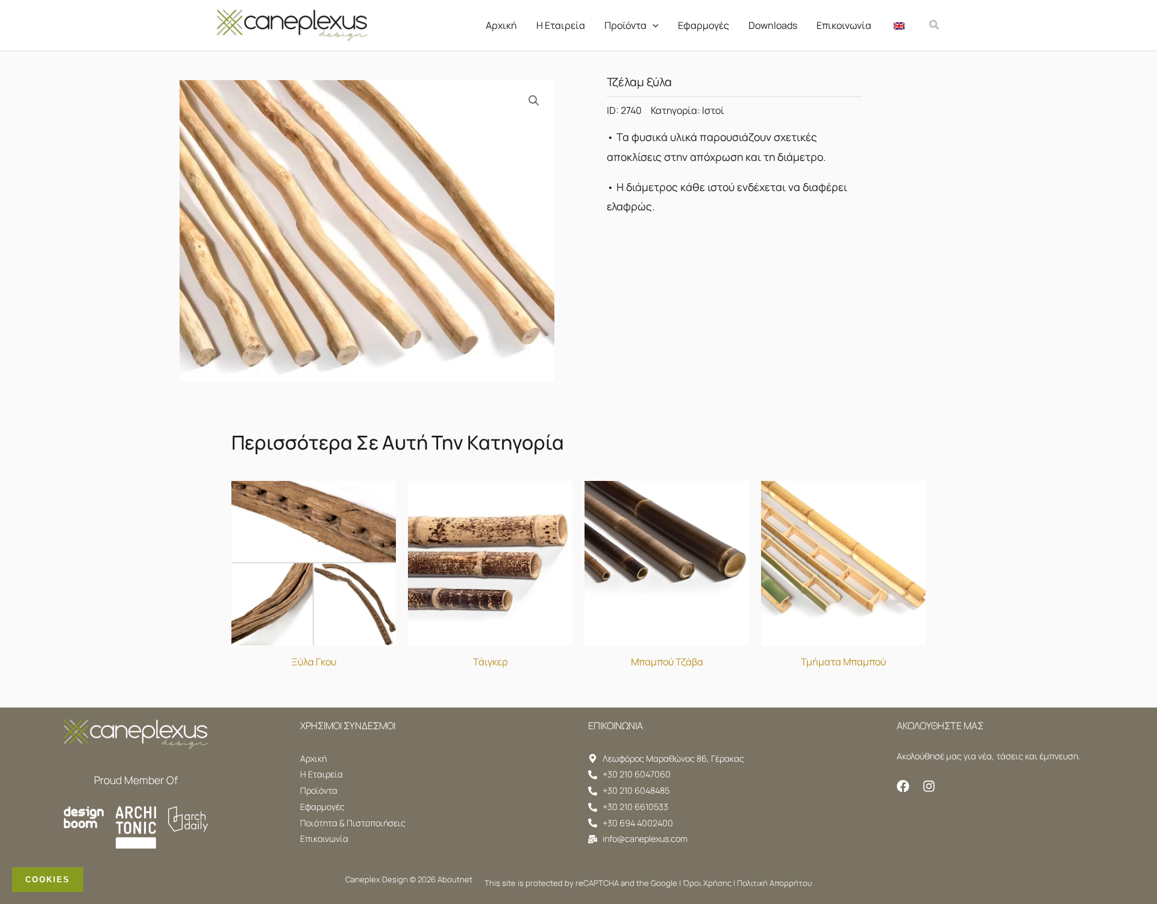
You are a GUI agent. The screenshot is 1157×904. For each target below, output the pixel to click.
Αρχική (501, 25)
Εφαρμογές (703, 25)
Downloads (772, 25)
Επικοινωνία (844, 25)
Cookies (47, 879)
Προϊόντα (625, 25)
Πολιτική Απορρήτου (774, 882)
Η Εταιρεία (560, 25)
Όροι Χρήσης (707, 882)
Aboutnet (454, 879)
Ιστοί (713, 110)
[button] (653, 25)
